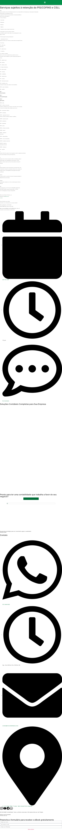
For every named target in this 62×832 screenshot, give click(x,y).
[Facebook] (8, 808)
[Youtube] (4, 808)
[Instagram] (1, 808)
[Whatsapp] (11, 808)
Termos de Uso (3, 815)
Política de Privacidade (5, 814)
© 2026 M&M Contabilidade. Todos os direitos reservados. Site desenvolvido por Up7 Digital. (21, 812)
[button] (45, 2)
